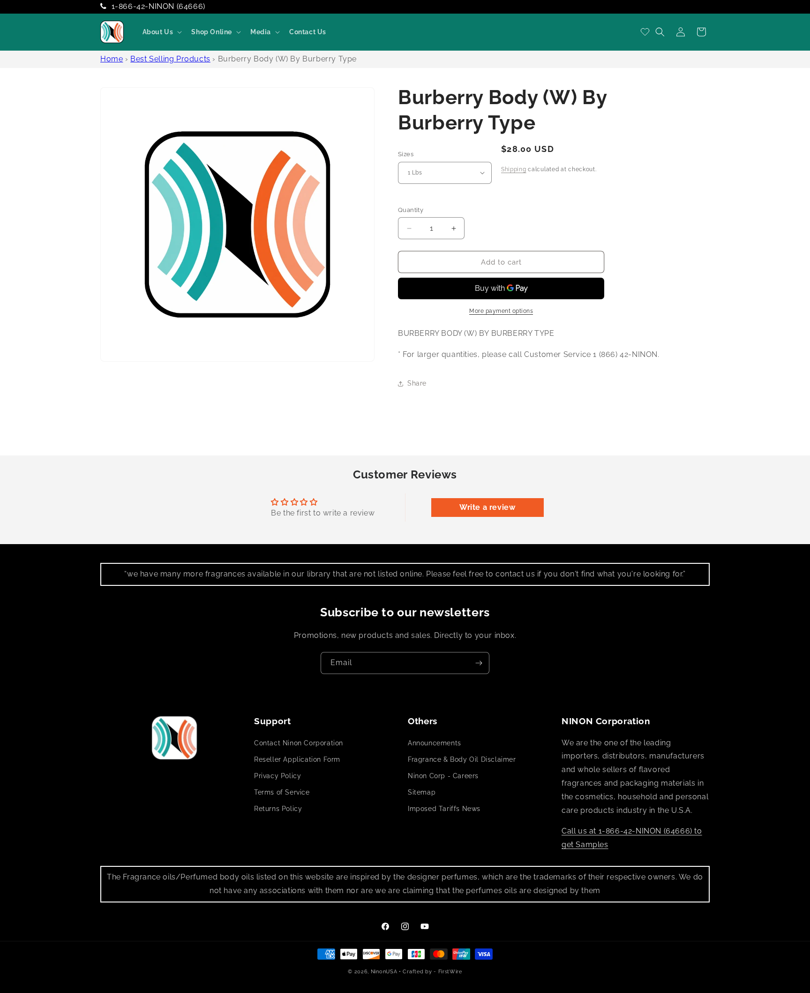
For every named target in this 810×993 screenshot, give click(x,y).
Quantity (410, 209)
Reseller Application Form (297, 759)
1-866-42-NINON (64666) (158, 6)
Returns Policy (278, 808)
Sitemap (421, 792)
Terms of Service (282, 792)
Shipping (513, 169)
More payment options (501, 311)
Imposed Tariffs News (444, 808)
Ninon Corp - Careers (443, 776)
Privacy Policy (277, 776)
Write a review (487, 507)
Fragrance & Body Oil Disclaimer (462, 759)
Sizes (405, 154)
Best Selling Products (170, 58)
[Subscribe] (478, 663)
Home (111, 58)
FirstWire (450, 972)
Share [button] (417, 383)
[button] (161, 32)
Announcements (434, 743)
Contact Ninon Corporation (298, 743)
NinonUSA (384, 972)
